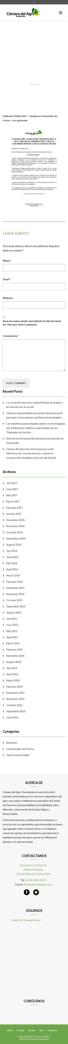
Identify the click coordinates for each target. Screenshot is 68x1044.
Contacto (52, 1030)
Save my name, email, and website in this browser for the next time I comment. (32, 322)
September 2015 (15, 606)
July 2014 (11, 668)
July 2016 (11, 550)
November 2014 (15, 655)
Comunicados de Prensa (20, 748)
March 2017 (13, 501)
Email (7, 279)
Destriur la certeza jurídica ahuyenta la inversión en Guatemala (35, 440)
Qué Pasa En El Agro (18, 755)
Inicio (10, 1030)
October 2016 (14, 532)
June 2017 (12, 489)
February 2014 (14, 686)
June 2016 (12, 556)
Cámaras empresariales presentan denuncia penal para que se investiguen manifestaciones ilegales (34, 415)
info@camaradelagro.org (37, 884)
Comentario (11, 335)
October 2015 (14, 600)
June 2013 (12, 717)
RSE (41, 1030)
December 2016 (15, 519)
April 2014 (12, 674)
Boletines (11, 742)
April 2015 (12, 637)
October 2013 (14, 705)
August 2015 (13, 612)
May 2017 (11, 495)
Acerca (20, 1030)
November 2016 (15, 526)
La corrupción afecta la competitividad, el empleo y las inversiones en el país (34, 404)
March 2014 (13, 680)
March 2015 (13, 643)
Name (7, 260)
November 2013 (15, 698)
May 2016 (11, 563)
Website (8, 297)
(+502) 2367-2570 (35, 880)
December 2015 (15, 587)
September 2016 (15, 538)
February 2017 (14, 507)
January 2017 (13, 513)
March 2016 (13, 575)
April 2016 (12, 569)
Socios (31, 1030)
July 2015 (11, 618)
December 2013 (15, 692)
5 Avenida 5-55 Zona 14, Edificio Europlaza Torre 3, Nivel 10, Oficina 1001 (33, 869)
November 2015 (15, 594)
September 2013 (15, 711)
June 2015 (12, 624)
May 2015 (11, 631)
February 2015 (14, 649)
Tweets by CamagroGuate (26, 919)
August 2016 (13, 544)
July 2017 (11, 482)
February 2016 (14, 581)
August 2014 (13, 661)
